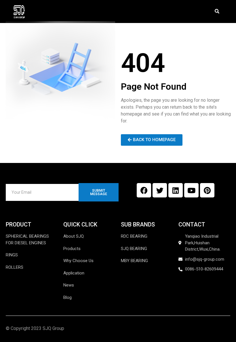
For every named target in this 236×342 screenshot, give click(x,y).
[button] (217, 12)
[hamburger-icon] (198, 4)
